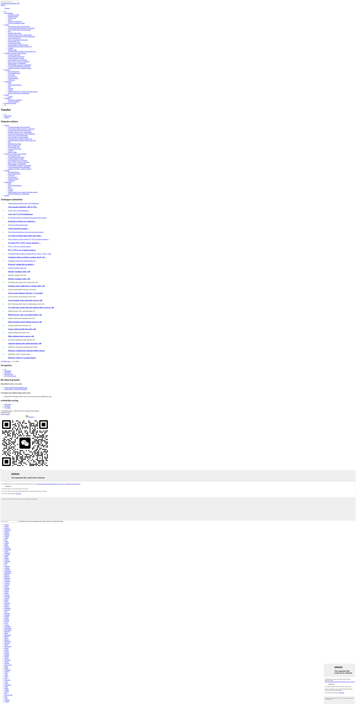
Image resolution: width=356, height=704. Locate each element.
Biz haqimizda (8, 13)
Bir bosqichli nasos (13, 71)
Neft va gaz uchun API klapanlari (18, 40)
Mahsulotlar (7, 116)
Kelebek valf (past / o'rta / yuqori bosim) (20, 35)
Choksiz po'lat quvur (14, 55)
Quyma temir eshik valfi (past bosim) (19, 26)
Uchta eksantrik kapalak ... (18, 229)
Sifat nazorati (12, 18)
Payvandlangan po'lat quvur (16, 56)
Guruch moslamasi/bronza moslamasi (19, 66)
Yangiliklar (7, 98)
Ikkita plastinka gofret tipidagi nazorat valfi (25, 322)
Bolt (9, 86)
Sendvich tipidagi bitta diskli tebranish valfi (24, 343)
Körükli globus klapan (14, 33)
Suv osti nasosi (12, 76)
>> (12, 361)
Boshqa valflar (12, 50)
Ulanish (10, 90)
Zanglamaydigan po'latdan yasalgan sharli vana (22, 51)
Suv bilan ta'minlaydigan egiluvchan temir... (25, 236)
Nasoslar (7, 70)
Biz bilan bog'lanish (10, 103)
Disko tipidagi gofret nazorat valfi (21, 336)
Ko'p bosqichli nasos (14, 73)
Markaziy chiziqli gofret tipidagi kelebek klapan (26, 351)
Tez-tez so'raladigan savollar (16, 23)
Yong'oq (10, 88)
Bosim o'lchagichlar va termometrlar (18, 93)
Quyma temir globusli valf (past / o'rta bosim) (21, 28)
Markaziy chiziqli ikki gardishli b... (21, 264)
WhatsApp (31, 417)
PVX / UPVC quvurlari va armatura (18, 61)
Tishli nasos (11, 80)
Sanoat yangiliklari (13, 101)
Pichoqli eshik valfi (13, 41)
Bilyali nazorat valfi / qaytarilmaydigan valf (25, 315)
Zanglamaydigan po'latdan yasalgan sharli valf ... (27, 257)
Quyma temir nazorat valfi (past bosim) (19, 30)
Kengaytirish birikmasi (14, 85)
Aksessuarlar (8, 81)
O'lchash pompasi (13, 78)
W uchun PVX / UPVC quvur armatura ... (24, 243)
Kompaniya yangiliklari (15, 100)
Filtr (9, 31)
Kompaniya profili (13, 15)
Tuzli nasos (11, 75)
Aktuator (10, 48)
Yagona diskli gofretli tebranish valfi (22, 329)
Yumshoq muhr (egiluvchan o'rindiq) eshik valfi (26, 286)
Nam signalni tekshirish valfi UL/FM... (22, 207)
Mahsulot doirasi (13, 16)
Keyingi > (8, 361)
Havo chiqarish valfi (14, 38)
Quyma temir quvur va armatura (17, 60)
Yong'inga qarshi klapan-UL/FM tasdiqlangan (21, 36)
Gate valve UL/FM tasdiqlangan (20, 214)
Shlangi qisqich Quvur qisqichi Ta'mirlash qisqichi (23, 91)
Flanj (9, 83)
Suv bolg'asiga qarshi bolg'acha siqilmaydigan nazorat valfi (31, 307)
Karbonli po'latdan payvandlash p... (22, 221)
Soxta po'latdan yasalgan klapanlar (18, 45)
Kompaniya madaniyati (15, 21)
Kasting (6, 95)
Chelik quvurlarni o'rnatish (16, 58)
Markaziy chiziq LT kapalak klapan (22, 358)
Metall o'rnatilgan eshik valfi (19, 272)
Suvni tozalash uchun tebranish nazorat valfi (25, 300)
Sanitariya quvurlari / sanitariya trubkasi (19, 68)
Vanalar (6, 25)
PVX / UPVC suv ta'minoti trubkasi (22, 250)
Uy (5, 11)
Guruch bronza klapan (14, 43)
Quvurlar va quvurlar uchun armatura (15, 53)
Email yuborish (5, 414)
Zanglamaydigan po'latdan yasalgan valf (20, 46)
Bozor (10, 20)
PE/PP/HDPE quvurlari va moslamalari (19, 65)
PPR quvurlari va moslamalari (17, 63)
